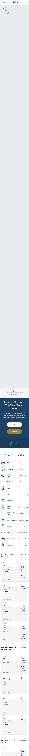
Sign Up (14, 431)
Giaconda (23, 463)
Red (24, 488)
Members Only (23, 507)
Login (14, 424)
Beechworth (22, 469)
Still (24, 494)
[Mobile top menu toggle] (4, 3)
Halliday (14, 2)
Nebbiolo (23, 482)
